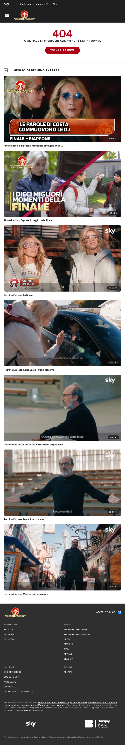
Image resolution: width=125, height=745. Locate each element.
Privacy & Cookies (78, 702)
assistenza (49, 705)
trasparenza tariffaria (32, 705)
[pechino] (26, 15)
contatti (61, 705)
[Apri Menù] (9, 15)
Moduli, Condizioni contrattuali (53, 702)
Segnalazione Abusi (33, 710)
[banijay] (97, 724)
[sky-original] (31, 724)
